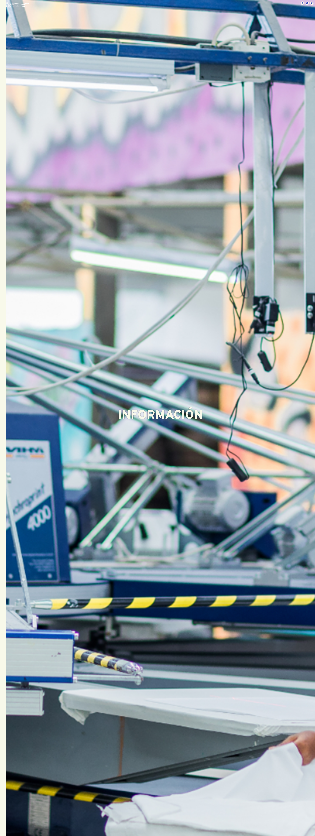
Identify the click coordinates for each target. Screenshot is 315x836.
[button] (3, 418)
